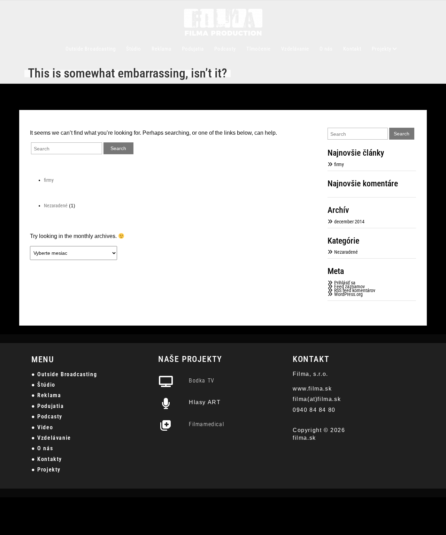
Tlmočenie (258, 49)
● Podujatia (47, 406)
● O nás (42, 448)
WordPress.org (348, 294)
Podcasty (225, 49)
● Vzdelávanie (51, 437)
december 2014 (349, 221)
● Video (42, 427)
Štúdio (133, 49)
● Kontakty (46, 459)
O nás (326, 49)
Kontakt (352, 49)
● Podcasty (46, 416)
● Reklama (46, 395)
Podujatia (193, 49)
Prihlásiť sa (344, 282)
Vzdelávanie (295, 49)
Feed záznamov (349, 286)
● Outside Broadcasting (64, 374)
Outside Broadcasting (91, 49)
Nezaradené (56, 205)
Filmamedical (206, 424)
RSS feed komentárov (354, 290)
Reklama (161, 49)
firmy (49, 180)
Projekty (381, 49)
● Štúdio (43, 384)
